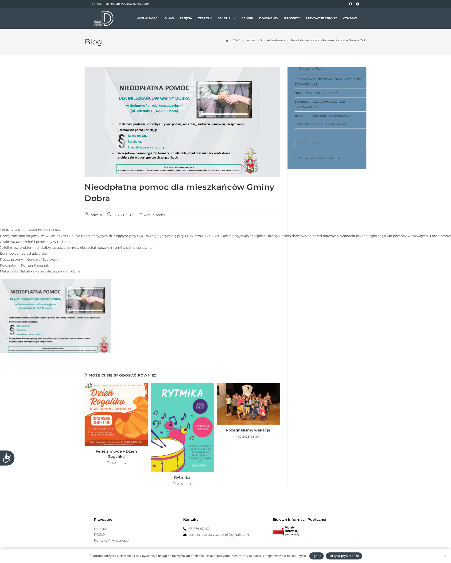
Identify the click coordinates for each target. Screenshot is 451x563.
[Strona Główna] (227, 40)
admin (96, 215)
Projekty (292, 18)
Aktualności (148, 18)
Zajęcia (186, 18)
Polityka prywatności (344, 556)
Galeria (224, 18)
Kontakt (350, 18)
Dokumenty (268, 18)
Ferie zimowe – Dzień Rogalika (116, 454)
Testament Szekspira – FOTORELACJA (323, 115)
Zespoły (205, 18)
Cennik (247, 18)
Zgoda (316, 556)
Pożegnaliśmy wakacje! (248, 430)
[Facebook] (350, 4)
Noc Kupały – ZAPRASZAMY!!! (316, 93)
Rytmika (182, 477)
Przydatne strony (321, 18)
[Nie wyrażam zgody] (445, 556)
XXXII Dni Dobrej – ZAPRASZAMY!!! (320, 124)
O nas (169, 18)
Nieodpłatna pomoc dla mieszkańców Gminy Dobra (329, 40)
